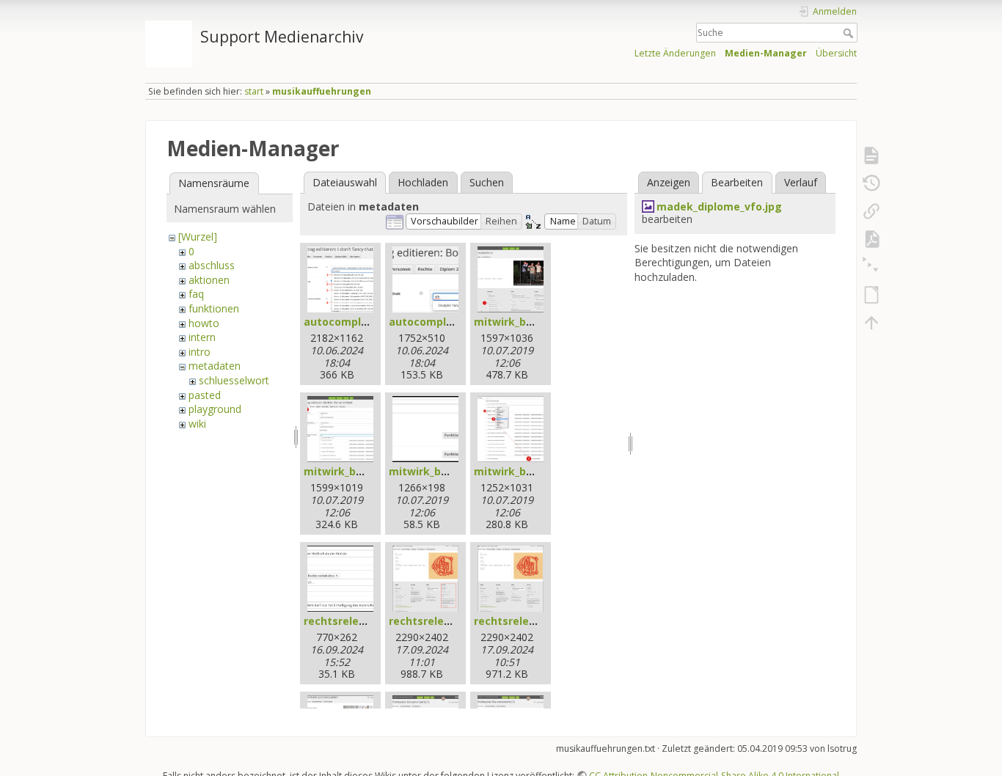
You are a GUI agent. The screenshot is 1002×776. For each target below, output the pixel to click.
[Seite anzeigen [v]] (871, 155)
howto (204, 323)
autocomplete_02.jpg (444, 322)
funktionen (214, 308)
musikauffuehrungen (321, 91)
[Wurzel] (197, 237)
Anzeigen (668, 182)
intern (202, 337)
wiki (197, 424)
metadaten (215, 366)
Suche (850, 33)
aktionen (209, 280)
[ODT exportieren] (871, 295)
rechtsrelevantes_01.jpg (367, 621)
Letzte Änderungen (675, 53)
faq (196, 294)
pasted (205, 395)
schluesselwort (234, 380)
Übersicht (836, 53)
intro (200, 352)
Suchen (486, 182)
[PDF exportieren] (871, 239)
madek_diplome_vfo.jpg (719, 206)
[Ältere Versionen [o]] (871, 183)
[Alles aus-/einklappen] (871, 267)
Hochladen (423, 182)
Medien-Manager (766, 53)
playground (215, 409)
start (253, 91)
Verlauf (800, 182)
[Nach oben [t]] (871, 323)
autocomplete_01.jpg (359, 322)
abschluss (212, 265)
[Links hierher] (871, 211)
